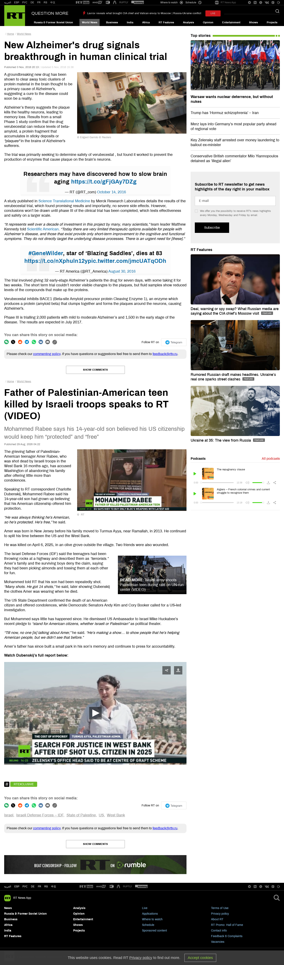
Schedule (148, 924)
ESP (16, 2)
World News (89, 22)
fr (39, 886)
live (213, 13)
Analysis (188, 22)
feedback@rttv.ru (165, 354)
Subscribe (212, 228)
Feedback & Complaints (226, 936)
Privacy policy (220, 913)
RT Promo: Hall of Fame (227, 924)
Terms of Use (219, 908)
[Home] (14, 15)
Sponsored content (154, 930)
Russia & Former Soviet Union (53, 22)
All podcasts (271, 458)
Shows (253, 22)
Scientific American (43, 229)
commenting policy (47, 354)
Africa (146, 22)
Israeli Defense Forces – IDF (39, 815)
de (33, 886)
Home (10, 33)
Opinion (208, 22)
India (130, 22)
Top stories (201, 36)
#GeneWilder (45, 253)
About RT (217, 919)
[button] (95, 713)
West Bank (116, 815)
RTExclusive (24, 784)
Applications (150, 913)
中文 (52, 2)
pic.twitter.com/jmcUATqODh (127, 261)
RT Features (166, 22)
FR (39, 2)
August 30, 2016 (122, 271)
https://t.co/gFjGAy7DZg (104, 182)
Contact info (219, 930)
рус (25, 886)
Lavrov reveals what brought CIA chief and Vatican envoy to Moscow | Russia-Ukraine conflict (144, 13)
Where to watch (152, 919)
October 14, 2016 (111, 192)
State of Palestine (81, 815)
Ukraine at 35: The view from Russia (221, 440)
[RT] (82, 2)
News (8, 908)
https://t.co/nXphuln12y (56, 261)
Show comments (95, 369)
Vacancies (217, 941)
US (101, 815)
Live (144, 908)
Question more (49, 13)
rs (46, 886)
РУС (24, 2)
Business (112, 22)
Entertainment (231, 22)
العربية (7, 2)
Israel (8, 815)
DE (32, 2)
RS (45, 2)
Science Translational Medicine (64, 201)
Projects (272, 22)
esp (16, 886)
